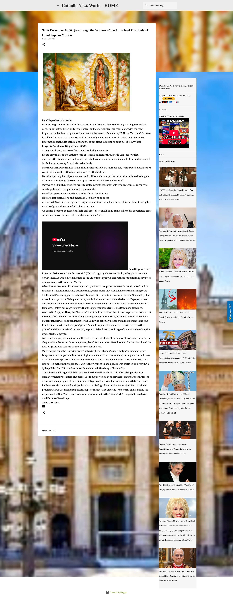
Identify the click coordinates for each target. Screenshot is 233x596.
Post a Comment (49, 430)
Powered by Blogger (118, 592)
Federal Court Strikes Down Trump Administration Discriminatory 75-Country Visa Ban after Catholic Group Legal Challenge (177, 358)
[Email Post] (43, 407)
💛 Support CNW (230, 312)
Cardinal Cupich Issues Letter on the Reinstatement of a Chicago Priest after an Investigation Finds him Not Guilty (175, 449)
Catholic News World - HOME (90, 5)
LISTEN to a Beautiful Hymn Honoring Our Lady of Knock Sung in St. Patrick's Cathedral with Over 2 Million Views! (176, 195)
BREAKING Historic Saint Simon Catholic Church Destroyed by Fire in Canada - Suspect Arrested (176, 317)
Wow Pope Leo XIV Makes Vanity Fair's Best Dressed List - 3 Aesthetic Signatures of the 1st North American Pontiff (177, 576)
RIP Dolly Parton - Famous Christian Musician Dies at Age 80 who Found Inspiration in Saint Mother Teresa (177, 276)
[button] (43, 44)
